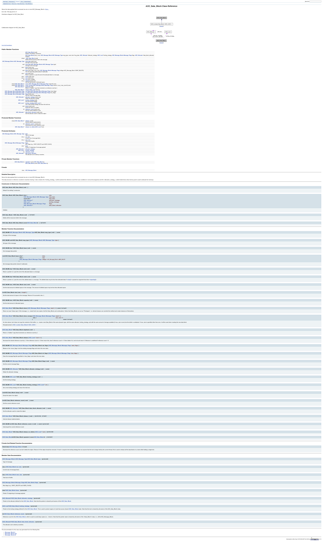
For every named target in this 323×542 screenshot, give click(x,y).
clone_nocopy (29, 85)
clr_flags (27, 92)
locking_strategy (29, 100)
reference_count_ (29, 152)
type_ (26, 133)
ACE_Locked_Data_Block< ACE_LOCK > (24, 325)
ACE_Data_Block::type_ (34, 459)
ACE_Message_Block (30, 170)
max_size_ (28, 140)
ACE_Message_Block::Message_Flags (122, 55)
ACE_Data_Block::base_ (13, 490)
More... (47, 9)
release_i (27, 121)
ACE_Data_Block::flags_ (32, 482)
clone (26, 84)
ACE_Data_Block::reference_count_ (14, 514)
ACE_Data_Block (29, 52)
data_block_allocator (30, 112)
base (26, 67)
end (26, 73)
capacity (27, 80)
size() (69, 279)
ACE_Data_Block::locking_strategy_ (19, 506)
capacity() (93, 279)
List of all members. (7, 45)
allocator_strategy (30, 97)
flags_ (27, 143)
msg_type (27, 61)
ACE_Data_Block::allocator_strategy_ (22, 498)
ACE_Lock (100, 55)
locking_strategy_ (30, 150)
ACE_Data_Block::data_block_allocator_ (23, 521)
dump (26, 106)
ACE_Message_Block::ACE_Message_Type (52, 55)
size (26, 78)
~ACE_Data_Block (30, 58)
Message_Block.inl (10, 535)
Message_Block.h (10, 532)
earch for (307, 1)
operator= (27, 162)
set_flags (27, 91)
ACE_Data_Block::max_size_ (14, 474)
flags (26, 94)
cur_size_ (27, 137)
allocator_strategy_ (30, 149)
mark (26, 76)
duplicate (27, 86)
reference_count (29, 109)
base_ (26, 146)
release (27, 89)
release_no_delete (30, 127)
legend (161, 26)
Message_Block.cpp (11, 533)
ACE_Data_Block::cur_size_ (14, 467)
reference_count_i (30, 124)
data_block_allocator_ (31, 153)
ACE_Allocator (83, 55)
